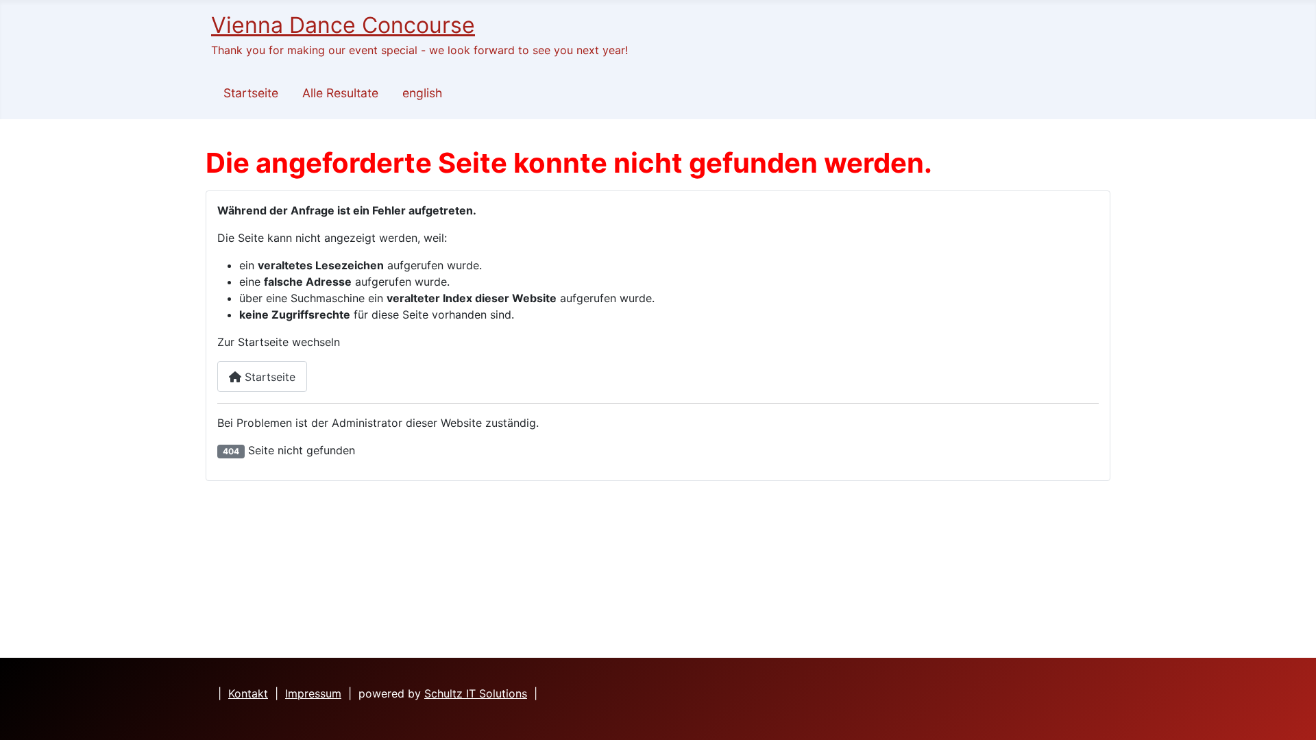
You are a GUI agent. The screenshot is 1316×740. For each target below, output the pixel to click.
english (422, 93)
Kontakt (248, 693)
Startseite (250, 93)
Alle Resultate (340, 93)
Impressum (313, 693)
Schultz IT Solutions (475, 693)
